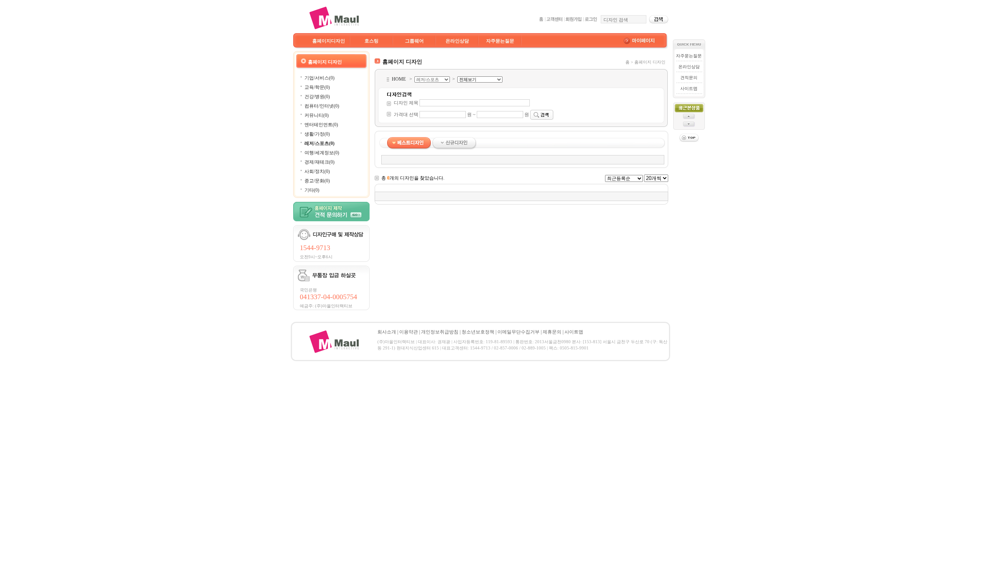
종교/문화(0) (317, 180)
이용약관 (408, 332)
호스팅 (372, 41)
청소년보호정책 (478, 332)
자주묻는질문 (500, 41)
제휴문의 (552, 332)
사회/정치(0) (317, 171)
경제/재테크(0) (319, 162)
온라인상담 (457, 41)
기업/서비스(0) (319, 78)
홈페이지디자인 (328, 41)
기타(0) (311, 190)
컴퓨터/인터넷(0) (321, 106)
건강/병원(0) (317, 96)
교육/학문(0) (317, 87)
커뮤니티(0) (316, 115)
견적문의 (688, 77)
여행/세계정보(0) (321, 152)
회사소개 (386, 332)
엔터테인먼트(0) (321, 124)
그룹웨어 (414, 41)
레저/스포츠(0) (319, 143)
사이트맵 (688, 88)
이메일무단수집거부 (518, 332)
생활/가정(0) (317, 134)
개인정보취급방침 (439, 332)
